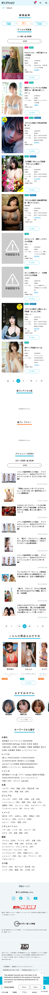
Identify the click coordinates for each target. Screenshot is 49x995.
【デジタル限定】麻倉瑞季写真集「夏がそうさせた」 (35, 201)
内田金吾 (27, 128)
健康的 (8, 805)
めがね (8, 792)
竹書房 (29, 747)
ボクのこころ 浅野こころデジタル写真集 (35, 240)
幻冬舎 (29, 744)
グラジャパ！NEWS (40, 23)
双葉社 (18, 750)
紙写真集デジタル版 (10, 775)
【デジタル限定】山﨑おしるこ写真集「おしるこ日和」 (35, 310)
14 (19, 626)
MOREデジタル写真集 (26, 761)
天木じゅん (27, 167)
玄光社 (23, 744)
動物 (19, 870)
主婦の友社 (6, 747)
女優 (37, 841)
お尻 (36, 799)
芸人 (22, 856)
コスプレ (9, 788)
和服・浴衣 (22, 792)
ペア (6, 830)
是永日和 (36, 328)
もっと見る (24, 719)
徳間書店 (36, 747)
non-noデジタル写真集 (10, 764)
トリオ (17, 830)
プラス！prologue (25, 775)
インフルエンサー (12, 853)
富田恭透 (36, 256)
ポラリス (16, 781)
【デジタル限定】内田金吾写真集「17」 (35, 124)
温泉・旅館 (21, 833)
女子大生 (32, 844)
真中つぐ (27, 350)
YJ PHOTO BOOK (27, 758)
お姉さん (21, 816)
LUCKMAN (37, 178)
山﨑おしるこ (28, 314)
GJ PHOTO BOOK (9, 761)
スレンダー (10, 799)
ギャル (29, 808)
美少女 (8, 816)
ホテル (7, 833)
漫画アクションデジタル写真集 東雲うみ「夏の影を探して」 (35, 89)
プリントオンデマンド (29, 778)
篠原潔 (36, 292)
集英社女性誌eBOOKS (28, 764)
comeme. (36, 365)
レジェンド (9, 856)
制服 (22, 788)
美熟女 (35, 816)
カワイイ (25, 819)
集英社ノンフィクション (11, 767)
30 (31, 381)
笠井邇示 (36, 70)
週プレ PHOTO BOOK (10, 758)
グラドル (9, 841)
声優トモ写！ (7, 781)
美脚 (27, 802)
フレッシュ (22, 805)
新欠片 (43, 747)
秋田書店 (5, 741)
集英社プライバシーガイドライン (22, 966)
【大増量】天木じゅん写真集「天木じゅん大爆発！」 (34, 163)
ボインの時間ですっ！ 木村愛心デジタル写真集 (35, 274)
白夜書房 (11, 750)
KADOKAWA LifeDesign (11, 744)
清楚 (22, 822)
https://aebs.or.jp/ (6, 959)
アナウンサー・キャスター (15, 850)
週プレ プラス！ (24, 23)
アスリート (35, 856)
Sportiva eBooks (28, 767)
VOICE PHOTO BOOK (11, 778)
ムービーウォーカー (29, 750)
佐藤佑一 (36, 105)
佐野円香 (36, 142)
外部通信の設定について (29, 970)
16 (29, 626)
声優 (20, 844)
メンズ (8, 870)
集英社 (35, 744)
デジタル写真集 (9, 23)
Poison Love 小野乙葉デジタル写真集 (35, 54)
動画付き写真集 (39, 775)
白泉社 (4, 750)
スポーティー (39, 805)
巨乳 (24, 799)
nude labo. (25, 781)
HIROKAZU (37, 217)
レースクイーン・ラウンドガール (18, 847)
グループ (30, 830)
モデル (8, 844)
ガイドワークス (16, 741)
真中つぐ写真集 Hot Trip (33, 348)
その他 (30, 870)
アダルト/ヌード (8, 859)
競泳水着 (33, 788)
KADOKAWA (27, 741)
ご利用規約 (6, 966)
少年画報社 (22, 747)
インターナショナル (12, 808)
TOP (3, 8)
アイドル (24, 841)
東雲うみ (27, 93)
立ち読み (32, 77)
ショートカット (11, 802)
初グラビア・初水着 (25, 867)
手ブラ (8, 867)
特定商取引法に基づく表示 (11, 970)
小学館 (14, 747)
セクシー (9, 822)
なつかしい (9, 819)
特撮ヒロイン (31, 853)
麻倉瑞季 (27, 205)
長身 (38, 802)
